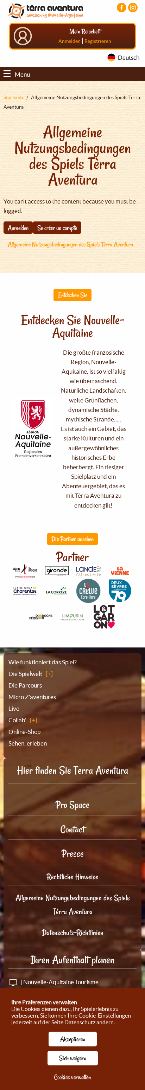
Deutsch (128, 57)
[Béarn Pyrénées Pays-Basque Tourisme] (25, 573)
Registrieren (97, 41)
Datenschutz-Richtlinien (72, 932)
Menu (22, 74)
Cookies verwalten (72, 1077)
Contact (72, 829)
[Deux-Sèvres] (120, 599)
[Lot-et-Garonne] (104, 626)
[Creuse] (88, 599)
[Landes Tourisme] (88, 571)
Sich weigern (72, 1058)
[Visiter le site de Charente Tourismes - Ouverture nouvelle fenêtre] (25, 591)
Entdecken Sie (72, 295)
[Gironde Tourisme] (56, 571)
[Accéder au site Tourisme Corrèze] (56, 591)
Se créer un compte (57, 228)
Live (13, 708)
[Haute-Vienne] (72, 618)
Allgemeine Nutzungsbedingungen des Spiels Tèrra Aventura (70, 244)
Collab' (17, 720)
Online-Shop (24, 731)
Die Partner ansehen (72, 539)
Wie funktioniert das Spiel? (42, 662)
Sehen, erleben (27, 743)
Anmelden (69, 41)
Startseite (14, 97)
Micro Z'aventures (32, 697)
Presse (73, 853)
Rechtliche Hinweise (72, 876)
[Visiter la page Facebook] (121, 7)
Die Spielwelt (25, 673)
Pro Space (72, 804)
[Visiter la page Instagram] (133, 7)
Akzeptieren (72, 1039)
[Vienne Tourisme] (120, 574)
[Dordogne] (41, 616)
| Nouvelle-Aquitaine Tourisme (59, 982)
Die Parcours (25, 685)
